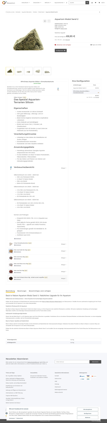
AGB (56, 381)
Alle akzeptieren (87, 409)
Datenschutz (19, 418)
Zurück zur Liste (10, 12)
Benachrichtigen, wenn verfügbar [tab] (40, 291)
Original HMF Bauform (12, 395)
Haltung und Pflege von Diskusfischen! (16, 390)
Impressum (12, 418)
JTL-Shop (99, 421)
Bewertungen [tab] (21, 291)
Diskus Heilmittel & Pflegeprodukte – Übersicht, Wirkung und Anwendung (15, 379)
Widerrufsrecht (59, 392)
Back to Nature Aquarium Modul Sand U (52, 301)
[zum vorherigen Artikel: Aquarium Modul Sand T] (99, 12)
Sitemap (57, 384)
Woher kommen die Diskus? (13, 402)
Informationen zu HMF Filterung (14, 393)
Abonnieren (95, 362)
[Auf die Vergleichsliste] (45, 21)
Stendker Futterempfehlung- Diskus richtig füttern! (15, 399)
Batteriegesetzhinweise (61, 389)
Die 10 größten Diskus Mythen (14, 376)
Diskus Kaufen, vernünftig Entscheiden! (16, 383)
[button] (66, 3)
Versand (67, 39)
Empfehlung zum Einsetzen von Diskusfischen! (14, 386)
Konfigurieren (87, 413)
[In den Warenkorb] (7, 17)
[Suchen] (87, 2)
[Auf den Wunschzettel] (49, 21)
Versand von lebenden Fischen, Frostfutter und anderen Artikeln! (39, 376)
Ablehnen (87, 417)
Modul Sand (64, 28)
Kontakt (57, 376)
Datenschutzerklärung (33, 362)
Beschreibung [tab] (10, 291)
